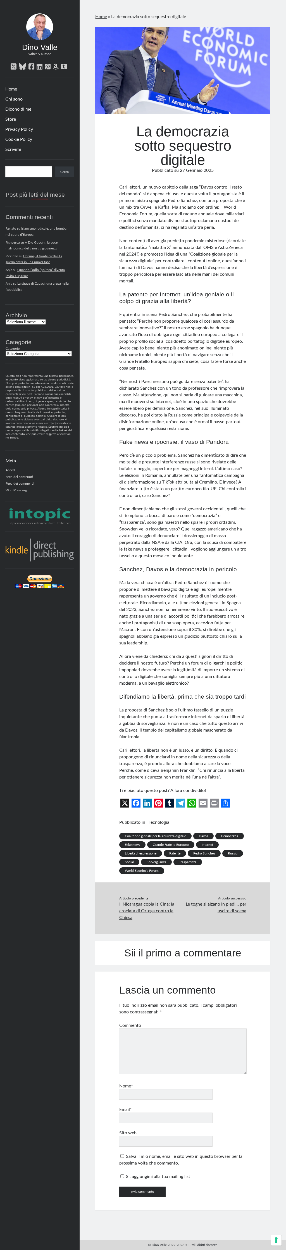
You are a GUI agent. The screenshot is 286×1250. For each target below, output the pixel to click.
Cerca (64, 171)
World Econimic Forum (142, 870)
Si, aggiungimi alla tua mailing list (157, 1176)
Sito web (128, 1133)
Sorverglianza (156, 862)
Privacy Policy (19, 129)
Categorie (13, 348)
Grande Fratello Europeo (171, 844)
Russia (232, 853)
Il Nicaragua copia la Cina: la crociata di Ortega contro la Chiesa (146, 911)
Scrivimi (13, 149)
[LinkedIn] (147, 803)
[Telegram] (180, 803)
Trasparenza (187, 862)
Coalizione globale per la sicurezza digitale (155, 836)
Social (129, 862)
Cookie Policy (18, 139)
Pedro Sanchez (204, 853)
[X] (124, 803)
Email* (125, 1109)
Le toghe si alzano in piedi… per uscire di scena (216, 907)
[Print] (214, 803)
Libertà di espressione (140, 853)
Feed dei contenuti (19, 476)
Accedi (11, 470)
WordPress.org (16, 490)
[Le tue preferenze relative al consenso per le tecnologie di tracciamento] (276, 1240)
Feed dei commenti (20, 483)
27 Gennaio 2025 (197, 170)
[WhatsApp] (191, 803)
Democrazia (229, 836)
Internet (207, 844)
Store (10, 119)
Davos (203, 836)
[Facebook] (136, 803)
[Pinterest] (158, 803)
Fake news (132, 844)
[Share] (225, 803)
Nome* (126, 1086)
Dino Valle (40, 47)
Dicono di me (18, 109)
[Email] (203, 803)
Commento (130, 1025)
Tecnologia (159, 822)
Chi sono (14, 99)
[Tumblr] (169, 803)
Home (11, 89)
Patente (174, 853)
